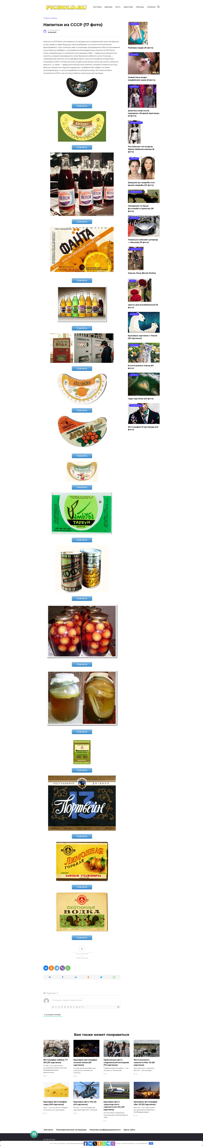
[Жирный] (53, 1007)
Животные (128, 7)
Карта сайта (129, 1130)
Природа (140, 7)
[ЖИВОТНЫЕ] (144, 361)
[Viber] (62, 968)
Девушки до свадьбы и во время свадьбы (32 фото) (141, 183)
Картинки (97, 7)
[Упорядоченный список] (64, 1007)
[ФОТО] (139, 301)
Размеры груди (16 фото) (140, 48)
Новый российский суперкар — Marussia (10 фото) (143, 241)
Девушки (108, 7)
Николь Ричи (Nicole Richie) (142, 273)
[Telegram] (56, 968)
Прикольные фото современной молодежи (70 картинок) (116, 1062)
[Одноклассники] (51, 968)
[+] (82, 1007)
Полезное (151, 7)
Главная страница (50, 18)
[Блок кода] (73, 1007)
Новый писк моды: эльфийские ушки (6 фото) (141, 78)
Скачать (82, 106)
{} (79, 1007)
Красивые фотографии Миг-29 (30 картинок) (145, 1103)
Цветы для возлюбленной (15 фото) (143, 306)
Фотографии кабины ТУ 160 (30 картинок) (55, 1061)
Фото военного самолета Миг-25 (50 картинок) (144, 1062)
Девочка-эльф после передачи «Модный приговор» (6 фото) (144, 113)
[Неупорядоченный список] (67, 1007)
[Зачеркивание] (61, 1007)
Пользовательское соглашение (71, 1130)
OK (151, 1143)
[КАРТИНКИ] (138, 43)
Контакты (48, 1130)
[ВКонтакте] (45, 968)
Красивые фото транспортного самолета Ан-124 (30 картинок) (114, 1106)
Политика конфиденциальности (105, 1130)
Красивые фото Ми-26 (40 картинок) (84, 1103)
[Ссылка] (76, 1007)
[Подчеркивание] (59, 1007)
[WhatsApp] (67, 968)
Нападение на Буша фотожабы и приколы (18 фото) (141, 208)
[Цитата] (70, 1007)
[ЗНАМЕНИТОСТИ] (134, 142)
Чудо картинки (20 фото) (140, 399)
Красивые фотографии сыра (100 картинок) (55, 1103)
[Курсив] (56, 1007)
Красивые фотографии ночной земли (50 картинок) (85, 1062)
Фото (117, 7)
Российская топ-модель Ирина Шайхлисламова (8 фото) (141, 149)
